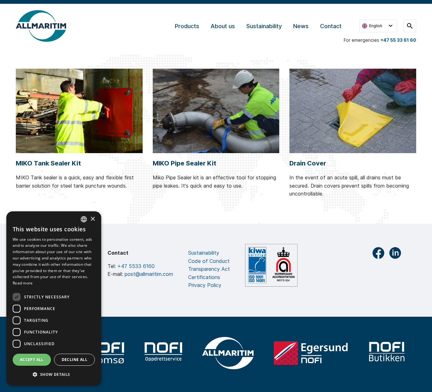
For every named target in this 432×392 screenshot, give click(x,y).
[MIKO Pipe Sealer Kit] (216, 111)
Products (187, 26)
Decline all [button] (74, 359)
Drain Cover (307, 163)
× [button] (92, 219)
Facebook (378, 253)
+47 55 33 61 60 (398, 40)
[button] (54, 374)
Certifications (204, 277)
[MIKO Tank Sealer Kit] (79, 111)
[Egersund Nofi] (311, 353)
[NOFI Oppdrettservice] (163, 353)
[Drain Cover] (352, 111)
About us (223, 26)
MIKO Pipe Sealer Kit (184, 163)
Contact (331, 26)
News (301, 26)
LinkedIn (395, 253)
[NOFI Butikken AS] (387, 353)
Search (410, 26)
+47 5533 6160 (136, 266)
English (375, 25)
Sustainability (264, 26)
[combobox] (84, 219)
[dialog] (53, 298)
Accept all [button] (32, 359)
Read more (23, 283)
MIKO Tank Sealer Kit (48, 163)
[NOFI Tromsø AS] (105, 353)
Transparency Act (209, 269)
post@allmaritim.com (149, 274)
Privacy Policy (204, 285)
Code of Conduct (209, 261)
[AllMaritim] (228, 353)
